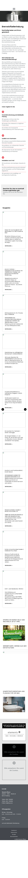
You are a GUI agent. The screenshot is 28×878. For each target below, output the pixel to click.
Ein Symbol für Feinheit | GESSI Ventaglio (12, 431)
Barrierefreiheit (14, 836)
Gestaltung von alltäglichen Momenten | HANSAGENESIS (14, 353)
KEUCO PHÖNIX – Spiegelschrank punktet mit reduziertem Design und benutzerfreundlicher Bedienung (14, 272)
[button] (14, 9)
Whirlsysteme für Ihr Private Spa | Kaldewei (14, 313)
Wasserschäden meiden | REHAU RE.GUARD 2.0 (13, 510)
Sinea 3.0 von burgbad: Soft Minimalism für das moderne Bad (14, 231)
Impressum (14, 830)
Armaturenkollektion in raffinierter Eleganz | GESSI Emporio (13, 393)
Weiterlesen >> (9, 246)
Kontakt (14, 834)
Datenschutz (14, 832)
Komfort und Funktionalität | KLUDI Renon (14, 471)
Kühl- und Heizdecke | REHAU (14, 589)
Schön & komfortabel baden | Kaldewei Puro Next (14, 550)
